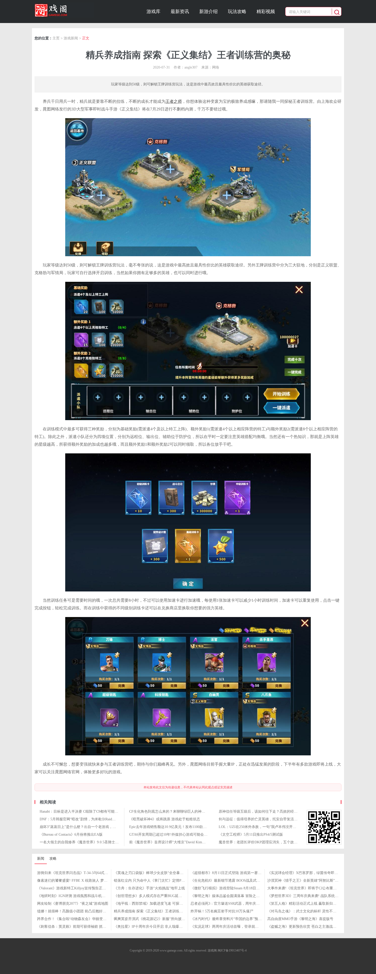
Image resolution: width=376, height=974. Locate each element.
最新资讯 (180, 11)
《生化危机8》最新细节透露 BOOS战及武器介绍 (229, 880)
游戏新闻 (71, 38)
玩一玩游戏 (64, 10)
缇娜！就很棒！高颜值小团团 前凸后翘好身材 (73, 911)
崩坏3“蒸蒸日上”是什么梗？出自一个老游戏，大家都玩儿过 (87, 827)
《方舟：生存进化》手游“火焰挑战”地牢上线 (149, 888)
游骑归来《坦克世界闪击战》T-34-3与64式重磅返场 (78, 873)
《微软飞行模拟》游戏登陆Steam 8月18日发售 (227, 888)
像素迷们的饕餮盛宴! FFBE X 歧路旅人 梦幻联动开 (77, 880)
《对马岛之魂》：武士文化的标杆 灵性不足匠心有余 (309, 911)
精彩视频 (266, 11)
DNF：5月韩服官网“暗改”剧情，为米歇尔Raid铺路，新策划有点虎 (92, 819)
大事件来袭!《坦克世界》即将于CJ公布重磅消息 (305, 888)
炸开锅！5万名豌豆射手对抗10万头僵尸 (222, 911)
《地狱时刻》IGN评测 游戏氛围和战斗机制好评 (75, 896)
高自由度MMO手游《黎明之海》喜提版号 (300, 919)
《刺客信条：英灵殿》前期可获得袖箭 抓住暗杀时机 (78, 926)
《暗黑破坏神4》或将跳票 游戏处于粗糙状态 (164, 819)
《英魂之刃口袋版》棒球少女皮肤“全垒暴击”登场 (153, 873)
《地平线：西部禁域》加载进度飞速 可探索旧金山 (154, 903)
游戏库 (153, 11)
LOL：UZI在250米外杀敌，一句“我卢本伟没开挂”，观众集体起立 (271, 827)
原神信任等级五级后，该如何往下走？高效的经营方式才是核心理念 (272, 811)
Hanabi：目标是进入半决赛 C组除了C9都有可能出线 (81, 811)
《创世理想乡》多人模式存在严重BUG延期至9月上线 (156, 896)
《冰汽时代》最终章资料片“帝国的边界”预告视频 (230, 919)
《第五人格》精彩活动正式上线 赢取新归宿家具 (305, 903)
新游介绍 (208, 11)
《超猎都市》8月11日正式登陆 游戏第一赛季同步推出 (233, 873)
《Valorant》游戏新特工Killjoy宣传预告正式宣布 (75, 888)
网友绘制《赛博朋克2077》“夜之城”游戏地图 (72, 903)
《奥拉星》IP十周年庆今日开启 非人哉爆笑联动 (152, 926)
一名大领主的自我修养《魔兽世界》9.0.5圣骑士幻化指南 (84, 842)
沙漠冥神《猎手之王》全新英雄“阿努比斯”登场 (304, 880)
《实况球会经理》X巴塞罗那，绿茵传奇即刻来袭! (306, 873)
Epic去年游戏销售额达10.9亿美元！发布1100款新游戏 (171, 827)
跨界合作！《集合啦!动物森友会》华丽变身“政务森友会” (82, 919)
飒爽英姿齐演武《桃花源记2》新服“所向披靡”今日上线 (157, 919)
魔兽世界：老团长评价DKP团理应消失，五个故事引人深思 (265, 842)
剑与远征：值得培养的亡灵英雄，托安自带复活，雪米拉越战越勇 (271, 819)
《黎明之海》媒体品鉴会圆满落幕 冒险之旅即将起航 (232, 896)
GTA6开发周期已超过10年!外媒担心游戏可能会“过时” (171, 834)
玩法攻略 (237, 11)
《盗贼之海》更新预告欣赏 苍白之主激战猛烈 (303, 926)
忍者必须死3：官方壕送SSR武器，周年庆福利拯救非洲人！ (238, 903)
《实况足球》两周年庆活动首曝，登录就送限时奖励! (232, 926)
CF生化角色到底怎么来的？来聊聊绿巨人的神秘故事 (170, 811)
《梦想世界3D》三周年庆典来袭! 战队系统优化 (304, 896)
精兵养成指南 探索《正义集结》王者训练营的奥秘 (154, 911)
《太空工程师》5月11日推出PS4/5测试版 (251, 834)
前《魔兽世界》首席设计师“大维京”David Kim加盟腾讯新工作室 (180, 842)
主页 (56, 38)
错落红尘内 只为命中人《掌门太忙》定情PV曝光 (152, 880)
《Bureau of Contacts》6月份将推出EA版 (71, 834)
